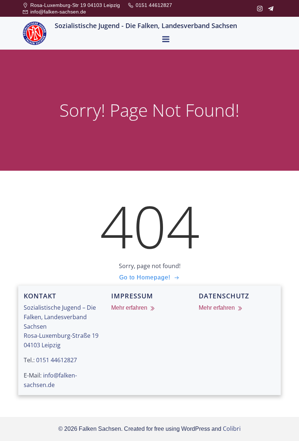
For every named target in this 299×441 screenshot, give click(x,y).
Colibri (232, 429)
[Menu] (166, 39)
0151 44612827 (56, 360)
